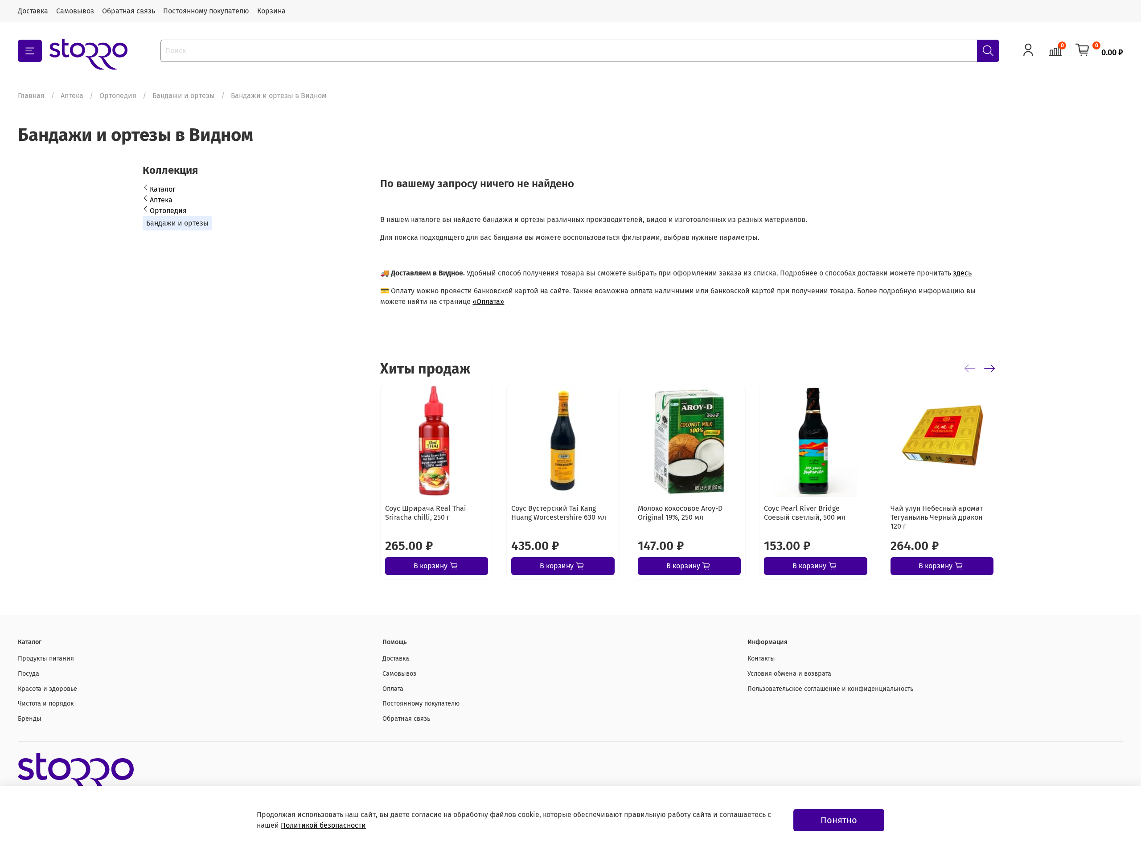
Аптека (72, 95)
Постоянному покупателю (206, 11)
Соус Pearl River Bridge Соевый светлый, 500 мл (805, 513)
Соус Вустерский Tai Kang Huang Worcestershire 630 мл (559, 513)
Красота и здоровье (47, 689)
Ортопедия (117, 95)
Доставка (33, 11)
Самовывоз (75, 11)
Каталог (163, 189)
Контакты (761, 658)
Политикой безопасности (323, 825)
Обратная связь (128, 11)
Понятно (839, 820)
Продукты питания (46, 658)
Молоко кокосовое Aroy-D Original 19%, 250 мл (680, 513)
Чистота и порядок (46, 703)
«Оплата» (488, 301)
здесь (962, 273)
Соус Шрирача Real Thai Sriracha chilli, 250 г (425, 513)
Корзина (271, 11)
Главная (31, 95)
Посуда (28, 673)
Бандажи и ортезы (183, 95)
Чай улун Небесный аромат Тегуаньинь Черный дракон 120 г (937, 518)
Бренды (29, 719)
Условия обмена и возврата (789, 673)
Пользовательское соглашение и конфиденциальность (830, 689)
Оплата (392, 689)
